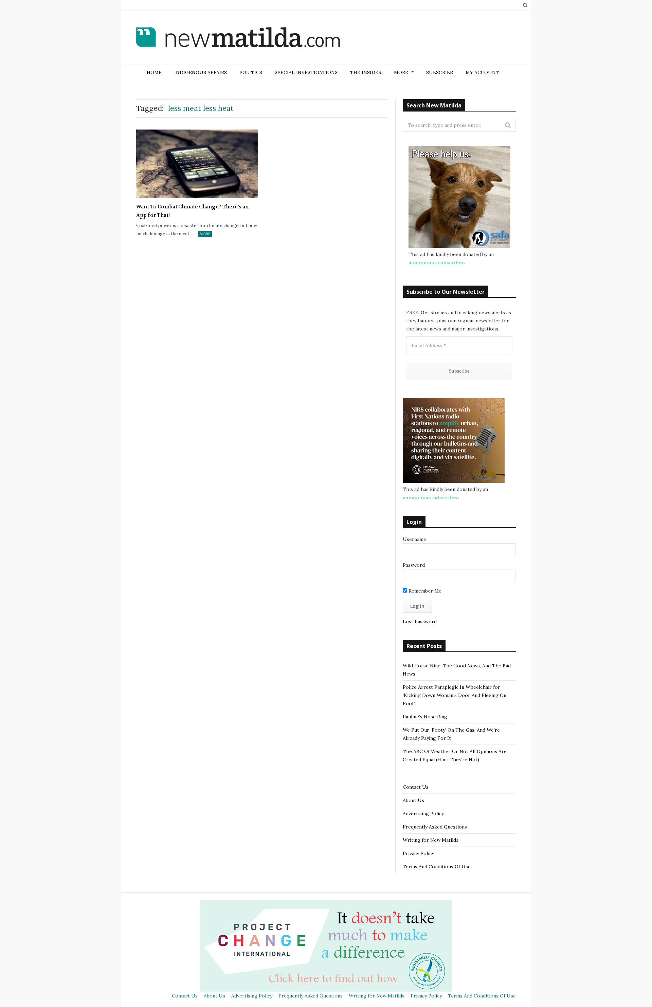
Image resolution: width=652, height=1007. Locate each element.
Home (154, 72)
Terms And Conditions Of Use (437, 867)
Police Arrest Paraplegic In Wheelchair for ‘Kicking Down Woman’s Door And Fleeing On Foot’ (454, 695)
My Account (482, 72)
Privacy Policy (418, 853)
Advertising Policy (423, 813)
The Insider (365, 72)
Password (414, 565)
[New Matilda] (238, 38)
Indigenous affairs (200, 72)
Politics (250, 72)
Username (414, 539)
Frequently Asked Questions (435, 827)
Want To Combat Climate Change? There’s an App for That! (192, 211)
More (205, 234)
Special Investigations (306, 72)
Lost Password (420, 621)
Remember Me (424, 591)
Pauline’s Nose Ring (425, 717)
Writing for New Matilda (430, 840)
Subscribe (439, 72)
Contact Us (416, 787)
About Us (413, 800)
